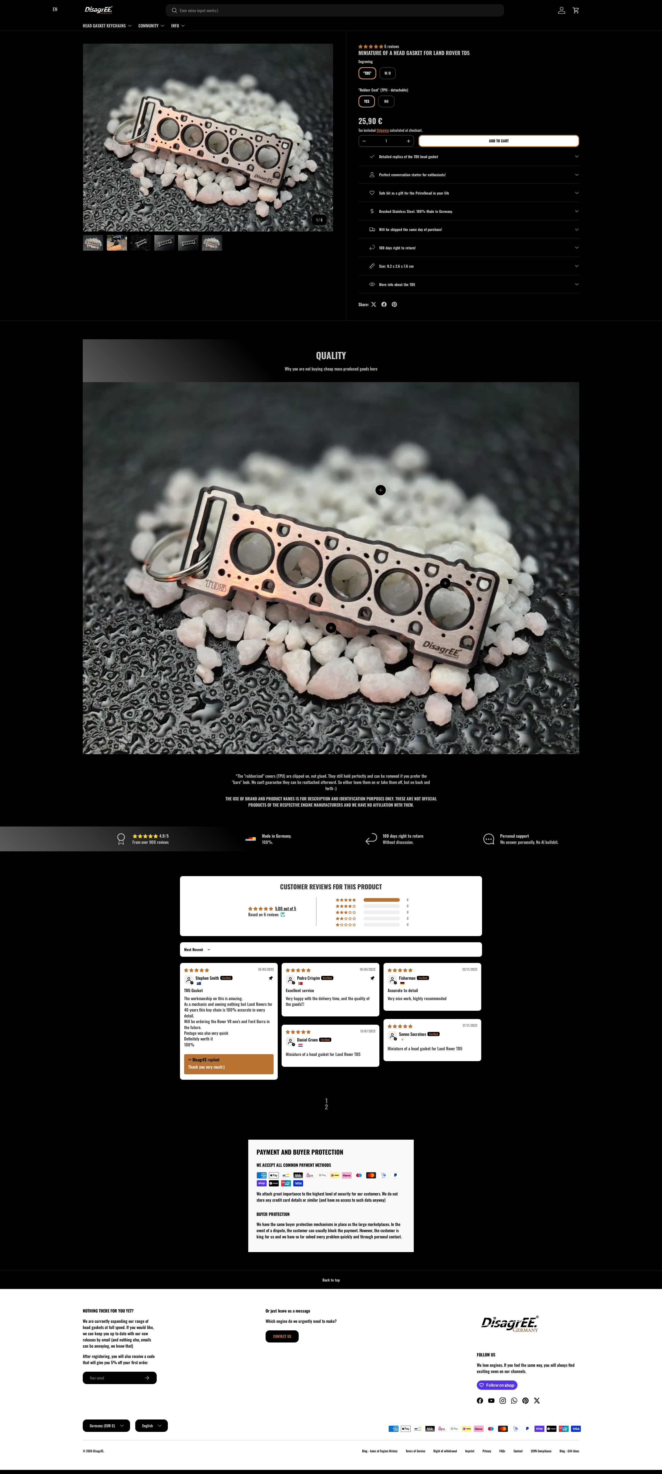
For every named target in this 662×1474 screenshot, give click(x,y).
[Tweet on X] (373, 304)
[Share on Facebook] (384, 304)
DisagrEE (98, 1451)
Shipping (383, 130)
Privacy (487, 1451)
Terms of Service (415, 1451)
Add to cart (499, 140)
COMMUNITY (148, 25)
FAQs (502, 1451)
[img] (196, 970)
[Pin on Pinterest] (394, 304)
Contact (518, 1451)
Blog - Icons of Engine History (379, 1451)
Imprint (469, 1451)
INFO (175, 25)
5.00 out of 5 (285, 908)
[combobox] (335, 10)
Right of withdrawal (445, 1451)
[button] (576, 10)
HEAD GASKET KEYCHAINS (104, 25)
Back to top (331, 1280)
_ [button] (335, 1103)
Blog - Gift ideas (569, 1451)
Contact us (282, 1336)
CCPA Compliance (541, 1451)
